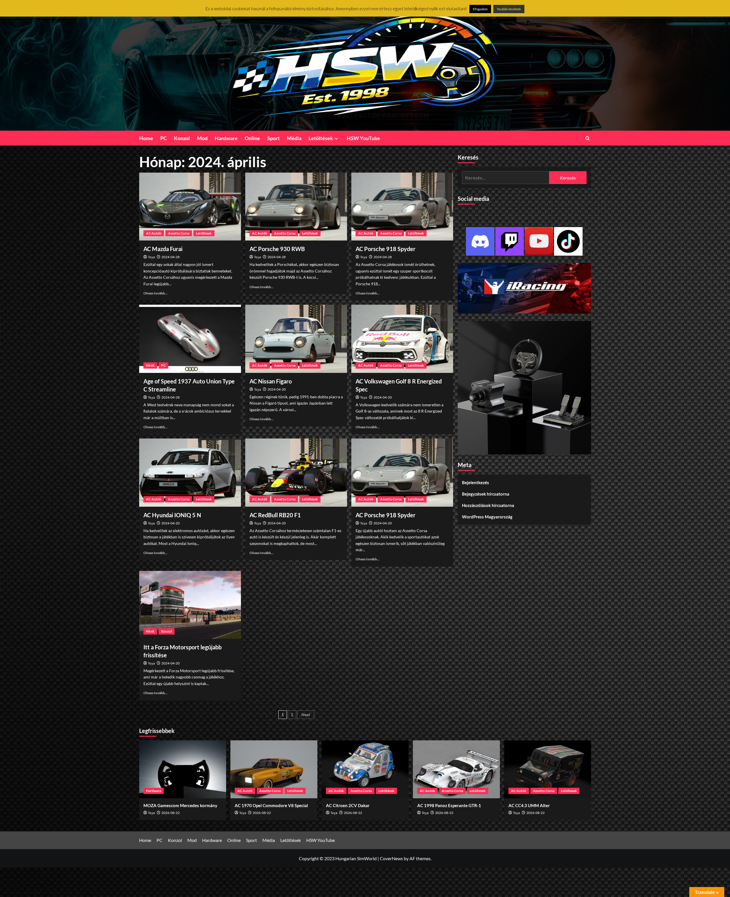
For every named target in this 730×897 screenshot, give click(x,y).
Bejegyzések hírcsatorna (485, 493)
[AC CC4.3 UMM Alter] (547, 769)
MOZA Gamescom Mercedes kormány (180, 805)
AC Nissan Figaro (271, 381)
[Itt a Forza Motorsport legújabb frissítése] (190, 605)
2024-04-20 (276, 389)
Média (294, 138)
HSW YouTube (363, 138)
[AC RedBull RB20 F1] (296, 472)
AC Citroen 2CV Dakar (348, 805)
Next (305, 714)
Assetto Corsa (178, 233)
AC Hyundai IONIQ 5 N (172, 515)
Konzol (182, 138)
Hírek (150, 365)
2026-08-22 (170, 813)
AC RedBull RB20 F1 (275, 515)
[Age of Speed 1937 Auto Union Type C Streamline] (190, 339)
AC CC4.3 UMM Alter (529, 805)
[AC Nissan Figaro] (296, 339)
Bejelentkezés (475, 482)
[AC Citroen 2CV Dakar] (365, 769)
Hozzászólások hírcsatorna (488, 505)
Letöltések (321, 138)
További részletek (509, 9)
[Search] (587, 138)
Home (146, 138)
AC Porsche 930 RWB (277, 248)
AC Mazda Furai (162, 248)
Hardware (226, 138)
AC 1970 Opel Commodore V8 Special (271, 805)
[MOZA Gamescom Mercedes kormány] (182, 769)
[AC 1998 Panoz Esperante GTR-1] (456, 769)
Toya (151, 257)
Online (252, 138)
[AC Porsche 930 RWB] (296, 207)
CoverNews (391, 858)
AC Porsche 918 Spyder (385, 248)
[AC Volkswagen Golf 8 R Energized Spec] (402, 339)
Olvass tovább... (155, 293)
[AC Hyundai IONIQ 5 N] (190, 472)
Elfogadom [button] (480, 9)
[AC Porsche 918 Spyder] (402, 207)
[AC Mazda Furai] (190, 207)
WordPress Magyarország (487, 516)
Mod (202, 138)
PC (163, 138)
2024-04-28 (170, 257)
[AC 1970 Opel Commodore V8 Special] (273, 769)
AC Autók (153, 233)
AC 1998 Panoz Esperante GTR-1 (449, 805)
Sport (273, 138)
